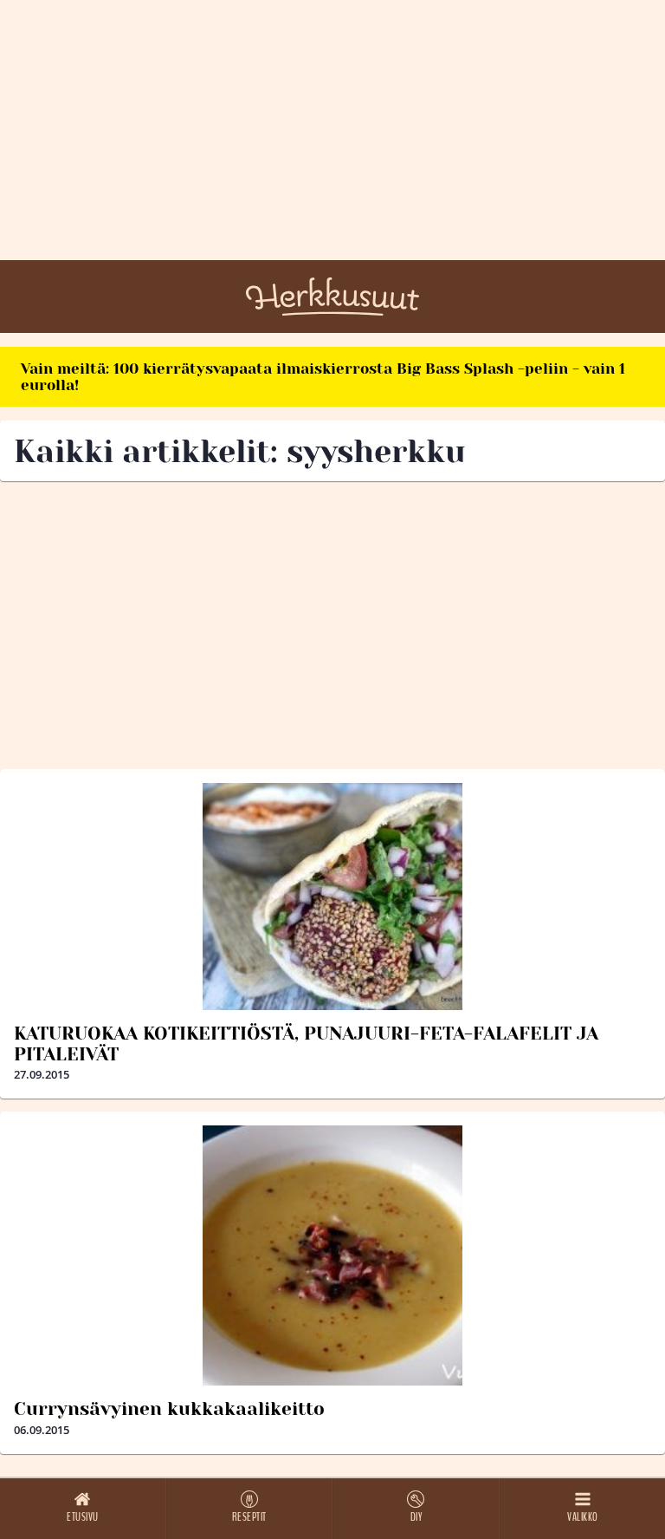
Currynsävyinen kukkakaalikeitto (169, 1409)
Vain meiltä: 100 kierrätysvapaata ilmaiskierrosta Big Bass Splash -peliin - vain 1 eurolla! (323, 377)
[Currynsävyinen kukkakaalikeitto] (332, 1255)
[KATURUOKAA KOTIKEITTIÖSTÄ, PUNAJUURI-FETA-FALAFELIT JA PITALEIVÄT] (332, 896)
